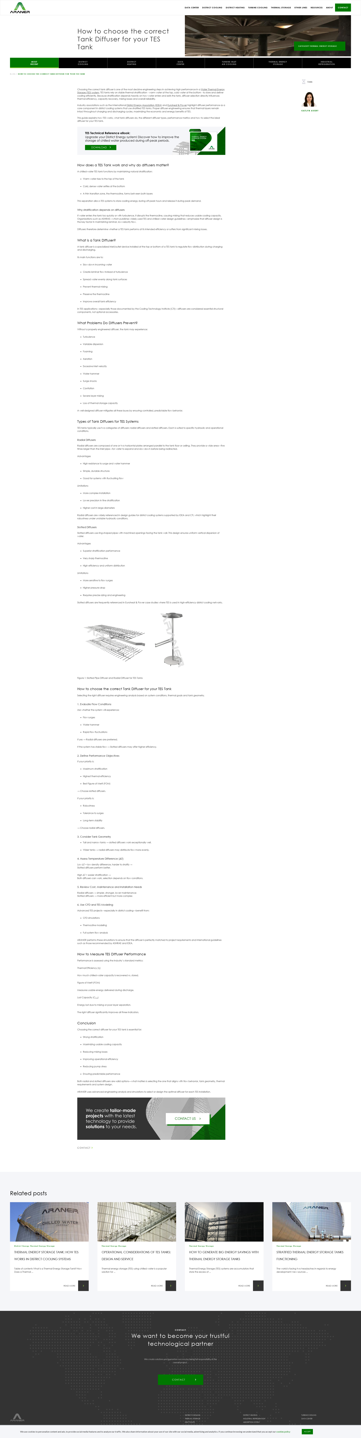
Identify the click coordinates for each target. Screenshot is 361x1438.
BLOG (13, 74)
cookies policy (283, 1431)
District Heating (250, 1415)
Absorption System (251, 1422)
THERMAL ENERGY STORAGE (278, 63)
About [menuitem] (329, 7)
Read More (69, 1286)
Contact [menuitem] (343, 7)
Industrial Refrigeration (254, 1419)
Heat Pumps (190, 1422)
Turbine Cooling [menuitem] (258, 7)
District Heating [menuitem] (235, 7)
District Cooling (192, 1415)
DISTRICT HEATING (131, 63)
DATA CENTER (180, 63)
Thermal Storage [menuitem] (281, 7)
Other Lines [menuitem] (300, 7)
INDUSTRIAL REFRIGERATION (326, 63)
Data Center (306, 1419)
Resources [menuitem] (317, 7)
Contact (84, 1147)
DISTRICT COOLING (83, 63)
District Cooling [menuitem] (212, 7)
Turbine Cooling (308, 1415)
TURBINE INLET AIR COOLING (229, 63)
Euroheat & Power (177, 105)
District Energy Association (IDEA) (144, 105)
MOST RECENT (34, 63)
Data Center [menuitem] (192, 7)
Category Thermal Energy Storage (317, 46)
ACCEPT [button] (307, 1432)
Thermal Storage (192, 1419)
